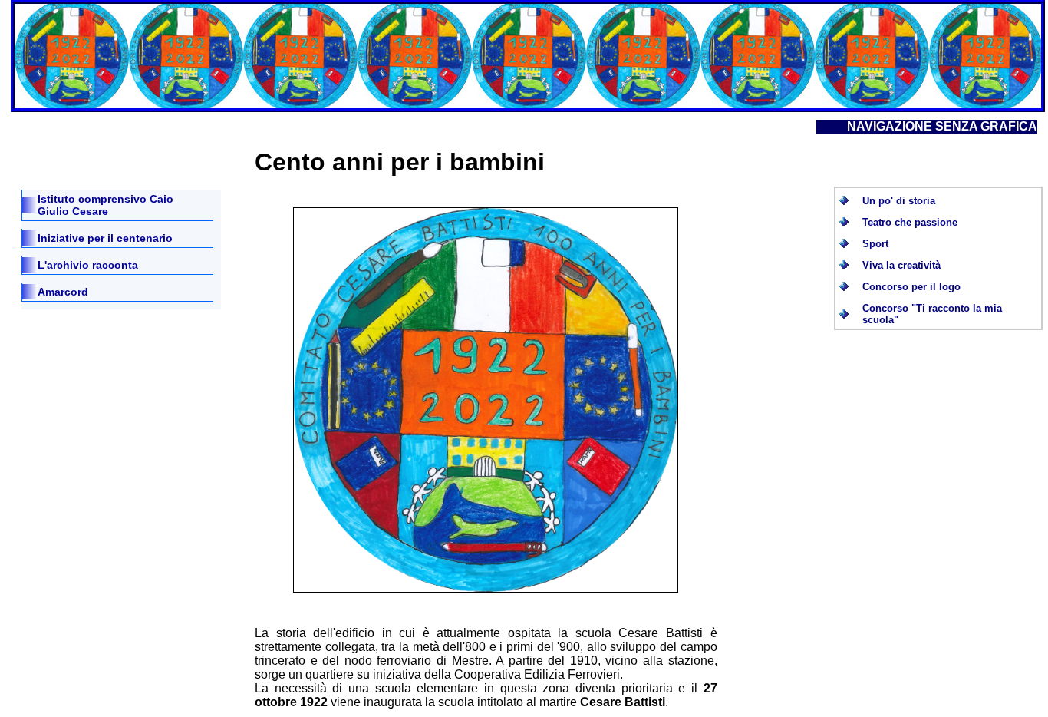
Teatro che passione (909, 222)
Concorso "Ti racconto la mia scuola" (932, 313)
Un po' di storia (898, 201)
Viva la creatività (901, 265)
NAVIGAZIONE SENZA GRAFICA (942, 126)
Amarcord (63, 292)
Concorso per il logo (911, 286)
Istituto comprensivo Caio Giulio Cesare (105, 205)
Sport (875, 243)
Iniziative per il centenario (105, 238)
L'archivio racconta (88, 265)
